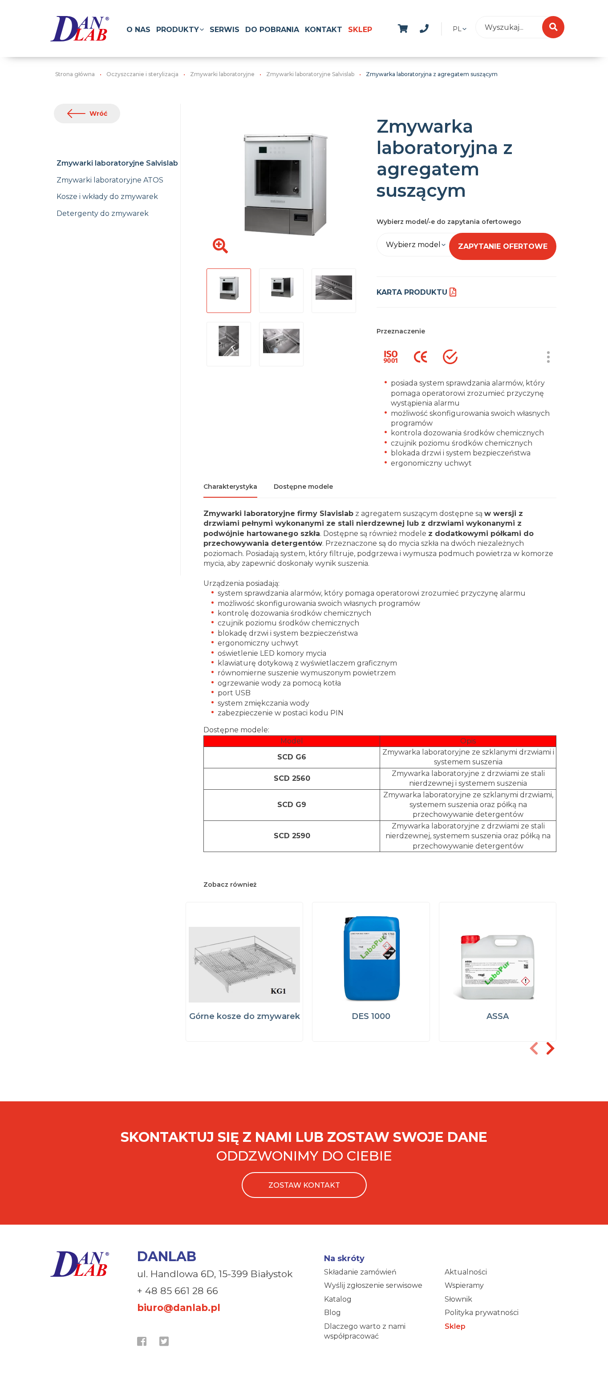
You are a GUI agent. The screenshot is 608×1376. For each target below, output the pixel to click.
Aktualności (466, 1272)
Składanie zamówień (360, 1272)
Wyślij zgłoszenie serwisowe (373, 1285)
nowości (445, 27)
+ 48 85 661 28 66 (177, 1290)
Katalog (338, 1299)
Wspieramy (464, 1285)
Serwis (224, 29)
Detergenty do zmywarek (103, 213)
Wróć (98, 114)
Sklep (360, 29)
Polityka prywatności (482, 1312)
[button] (550, 1048)
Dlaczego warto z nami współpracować (364, 1331)
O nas (138, 29)
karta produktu (412, 292)
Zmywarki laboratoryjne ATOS (110, 180)
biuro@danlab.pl (178, 1307)
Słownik (458, 1299)
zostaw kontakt (304, 1185)
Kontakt (323, 29)
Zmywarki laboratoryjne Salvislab (117, 163)
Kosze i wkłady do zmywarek (107, 196)
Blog (332, 1312)
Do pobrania (272, 29)
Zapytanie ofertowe (502, 246)
